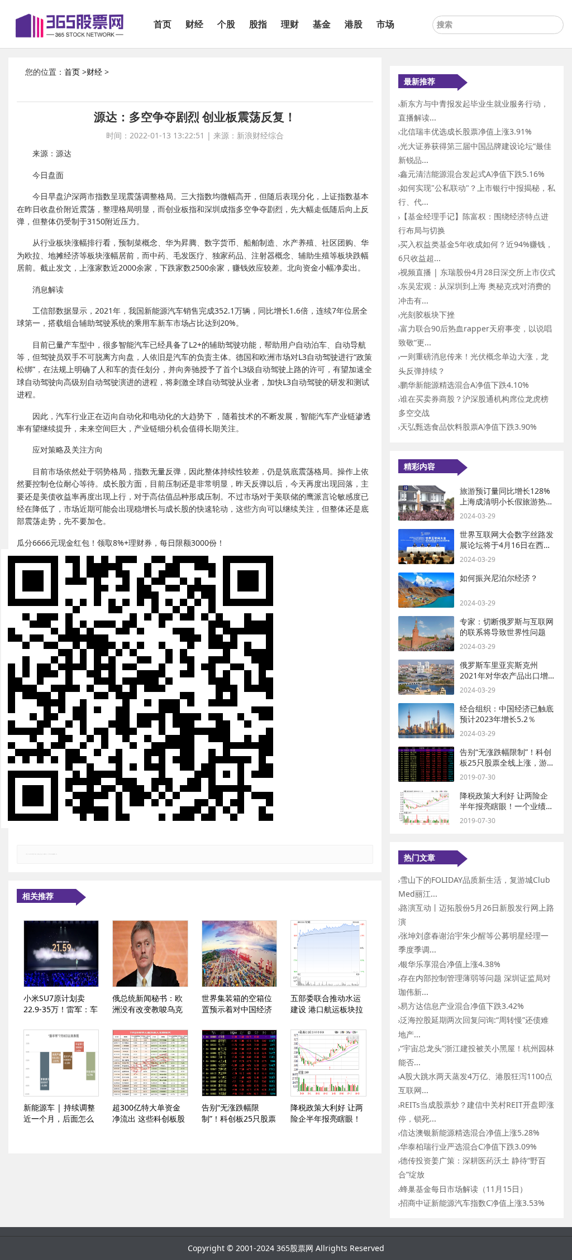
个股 (226, 24)
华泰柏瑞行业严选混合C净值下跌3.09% (468, 1146)
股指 (258, 24)
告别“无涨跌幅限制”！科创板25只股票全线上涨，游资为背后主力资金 (507, 763)
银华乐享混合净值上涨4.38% (450, 964)
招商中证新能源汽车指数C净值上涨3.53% (472, 1203)
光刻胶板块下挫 (427, 314)
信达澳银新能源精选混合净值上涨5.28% (470, 1132)
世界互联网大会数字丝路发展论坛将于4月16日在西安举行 (507, 545)
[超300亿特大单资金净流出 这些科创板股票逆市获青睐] (150, 1063)
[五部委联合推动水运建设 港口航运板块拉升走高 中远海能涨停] (328, 953)
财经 (194, 24)
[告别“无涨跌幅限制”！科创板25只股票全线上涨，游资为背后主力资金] (239, 1063)
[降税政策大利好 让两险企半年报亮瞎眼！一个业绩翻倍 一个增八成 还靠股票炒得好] (328, 1063)
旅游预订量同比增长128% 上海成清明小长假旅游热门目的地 (507, 501)
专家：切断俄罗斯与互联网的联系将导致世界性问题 (507, 627)
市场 (385, 24)
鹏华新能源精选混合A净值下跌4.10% (464, 384)
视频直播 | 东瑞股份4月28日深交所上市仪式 (477, 272)
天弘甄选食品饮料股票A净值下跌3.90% (468, 426)
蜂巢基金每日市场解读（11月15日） (463, 1189)
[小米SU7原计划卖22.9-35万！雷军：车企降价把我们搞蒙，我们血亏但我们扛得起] (61, 953)
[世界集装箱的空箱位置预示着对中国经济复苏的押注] (239, 953)
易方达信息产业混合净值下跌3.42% (462, 1006)
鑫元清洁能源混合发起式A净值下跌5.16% (472, 174)
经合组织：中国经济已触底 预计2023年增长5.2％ (507, 714)
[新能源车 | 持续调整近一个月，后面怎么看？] (61, 1063)
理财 (290, 24)
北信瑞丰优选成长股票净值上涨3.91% (466, 131)
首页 (162, 24)
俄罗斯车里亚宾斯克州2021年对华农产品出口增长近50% (504, 676)
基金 (322, 24)
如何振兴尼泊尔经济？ (499, 578)
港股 (354, 24)
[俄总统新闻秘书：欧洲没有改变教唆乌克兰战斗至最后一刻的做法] (150, 953)
